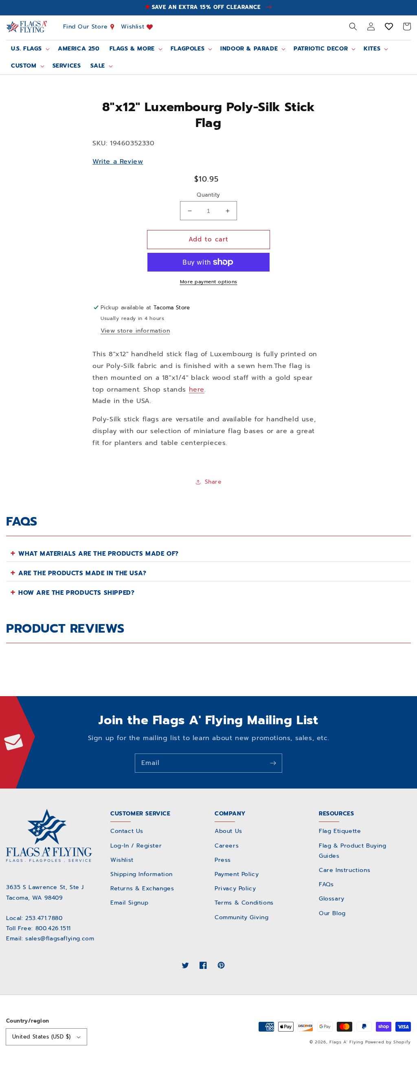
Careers (227, 845)
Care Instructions (344, 870)
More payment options (208, 281)
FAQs (326, 884)
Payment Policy (237, 874)
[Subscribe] (273, 763)
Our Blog (332, 913)
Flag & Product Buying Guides (352, 850)
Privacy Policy (235, 888)
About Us (228, 831)
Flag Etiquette (340, 831)
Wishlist (133, 26)
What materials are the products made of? (98, 553)
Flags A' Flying (346, 1042)
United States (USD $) (41, 1037)
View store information (135, 330)
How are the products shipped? (76, 592)
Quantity (208, 195)
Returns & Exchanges (142, 888)
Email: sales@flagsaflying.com (50, 938)
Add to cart (208, 239)
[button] (353, 26)
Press (223, 860)
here (196, 389)
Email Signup (129, 902)
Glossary (332, 898)
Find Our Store (86, 26)
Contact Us (126, 831)
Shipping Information (141, 874)
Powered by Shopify (388, 1042)
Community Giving (242, 917)
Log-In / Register (136, 845)
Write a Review (117, 162)
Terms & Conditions (244, 902)
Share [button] (213, 482)
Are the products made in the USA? (82, 573)
